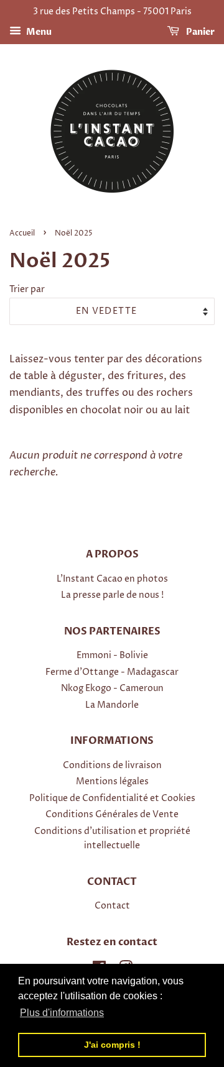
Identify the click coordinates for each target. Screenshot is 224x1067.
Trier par (27, 289)
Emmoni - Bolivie (112, 655)
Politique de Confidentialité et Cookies (112, 798)
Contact (112, 906)
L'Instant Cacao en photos (112, 579)
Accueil (22, 233)
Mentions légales (112, 781)
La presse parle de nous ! (112, 595)
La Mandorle (112, 705)
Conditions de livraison (112, 765)
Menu (38, 32)
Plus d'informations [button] (62, 1012)
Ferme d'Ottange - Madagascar (112, 672)
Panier (199, 32)
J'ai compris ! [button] (112, 1045)
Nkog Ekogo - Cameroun (112, 688)
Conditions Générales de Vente (112, 814)
